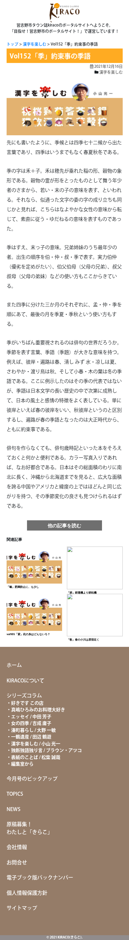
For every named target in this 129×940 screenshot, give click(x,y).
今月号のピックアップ (32, 779)
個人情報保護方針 (27, 893)
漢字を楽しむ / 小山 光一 (35, 744)
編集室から (22, 764)
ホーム (14, 665)
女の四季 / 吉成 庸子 (31, 723)
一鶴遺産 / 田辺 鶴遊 (31, 737)
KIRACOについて (25, 681)
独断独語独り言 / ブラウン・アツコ (46, 750)
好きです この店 (27, 703)
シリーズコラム (24, 696)
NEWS (13, 809)
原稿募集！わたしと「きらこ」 (29, 828)
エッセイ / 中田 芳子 (31, 717)
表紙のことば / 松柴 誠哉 (35, 757)
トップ (12, 44)
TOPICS (15, 794)
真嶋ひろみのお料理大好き (38, 710)
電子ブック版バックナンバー (40, 878)
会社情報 (17, 847)
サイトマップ (22, 908)
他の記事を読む (64, 525)
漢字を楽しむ (34, 44)
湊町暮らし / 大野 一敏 (33, 730)
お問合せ (17, 862)
